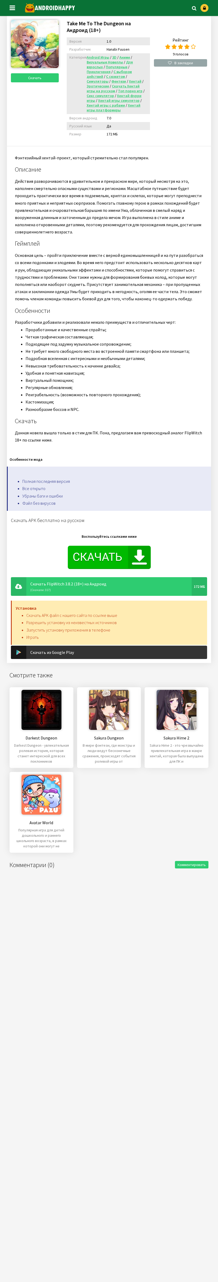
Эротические (98, 86)
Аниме (124, 57)
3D (114, 57)
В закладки (183, 62)
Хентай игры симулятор (119, 100)
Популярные (116, 66)
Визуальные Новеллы (105, 62)
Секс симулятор (100, 95)
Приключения (99, 71)
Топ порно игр (130, 90)
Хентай (135, 81)
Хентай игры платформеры (113, 107)
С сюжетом (115, 76)
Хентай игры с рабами (106, 105)
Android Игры (98, 57)
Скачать (34, 77)
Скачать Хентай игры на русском (113, 88)
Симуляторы (97, 81)
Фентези (118, 81)
